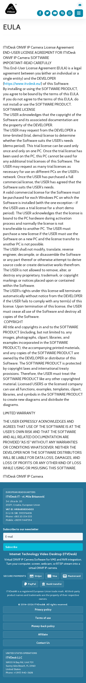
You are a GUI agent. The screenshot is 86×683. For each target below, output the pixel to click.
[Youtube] (55, 13)
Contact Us (43, 642)
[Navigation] (79, 13)
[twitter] (47, 13)
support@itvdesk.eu (80, 5)
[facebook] (40, 13)
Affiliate (43, 634)
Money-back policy (43, 626)
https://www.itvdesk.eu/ (22, 83)
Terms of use (43, 617)
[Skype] (62, 13)
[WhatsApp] (69, 13)
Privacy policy (43, 609)
